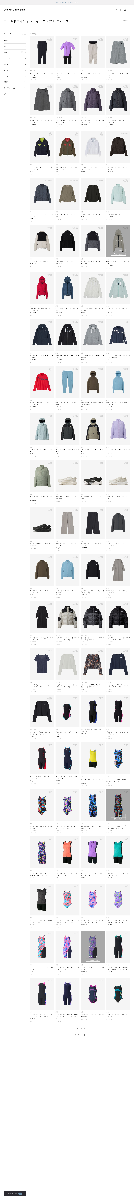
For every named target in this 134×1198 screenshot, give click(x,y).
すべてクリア (22, 34)
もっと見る (79, 1035)
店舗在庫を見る (119, 254)
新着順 (125, 20)
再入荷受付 (119, 250)
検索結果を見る (15, 1193)
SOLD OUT (118, 240)
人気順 (116, 28)
